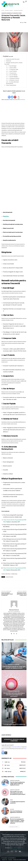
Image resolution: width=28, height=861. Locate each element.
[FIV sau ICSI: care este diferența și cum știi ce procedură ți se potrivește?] (14, 684)
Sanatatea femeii (17, 13)
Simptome (8, 60)
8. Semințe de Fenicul (14, 78)
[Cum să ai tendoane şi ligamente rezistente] (5, 811)
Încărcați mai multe (13, 826)
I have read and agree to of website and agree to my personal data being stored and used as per (14, 748)
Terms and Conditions (16, 746)
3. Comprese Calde (13, 69)
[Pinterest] (14, 633)
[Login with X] (6, 753)
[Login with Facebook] (3, 753)
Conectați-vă (22, 765)
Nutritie (12, 809)
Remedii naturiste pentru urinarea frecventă (13, 63)
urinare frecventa (9, 576)
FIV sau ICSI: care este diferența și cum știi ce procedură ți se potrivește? (14, 694)
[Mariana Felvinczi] (14, 604)
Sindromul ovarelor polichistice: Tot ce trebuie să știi (22, 594)
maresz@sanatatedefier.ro (17, 847)
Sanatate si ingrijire (9, 10)
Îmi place (23, 762)
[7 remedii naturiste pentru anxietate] (14, 712)
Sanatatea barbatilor (18, 10)
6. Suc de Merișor (13, 74)
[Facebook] (9, 96)
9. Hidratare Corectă (14, 80)
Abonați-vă (22, 771)
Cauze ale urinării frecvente (12, 59)
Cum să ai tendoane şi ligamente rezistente (16, 811)
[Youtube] (20, 851)
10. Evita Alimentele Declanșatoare (12, 82)
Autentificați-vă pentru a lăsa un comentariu (14, 740)
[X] (16, 633)
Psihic (14, 722)
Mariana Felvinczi (21, 99)
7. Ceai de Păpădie (13, 76)
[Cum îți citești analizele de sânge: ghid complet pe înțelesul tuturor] (14, 656)
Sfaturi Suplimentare (11, 85)
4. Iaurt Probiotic (13, 71)
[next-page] (5, 729)
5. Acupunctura (12, 73)
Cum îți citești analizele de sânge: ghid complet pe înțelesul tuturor (14, 667)
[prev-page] (2, 729)
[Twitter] (12, 96)
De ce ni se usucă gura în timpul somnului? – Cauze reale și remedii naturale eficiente (17, 821)
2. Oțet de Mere (12, 67)
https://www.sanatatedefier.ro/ (14, 611)
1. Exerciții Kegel (12, 66)
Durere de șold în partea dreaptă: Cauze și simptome (7, 594)
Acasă (2, 10)
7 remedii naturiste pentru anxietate (14, 724)
